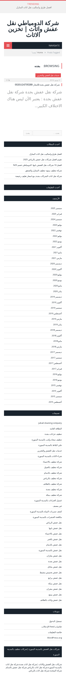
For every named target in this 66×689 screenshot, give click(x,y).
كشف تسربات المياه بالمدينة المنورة (46, 511)
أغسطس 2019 (55, 313)
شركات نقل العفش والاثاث (50, 664)
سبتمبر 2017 (56, 357)
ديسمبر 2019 (56, 296)
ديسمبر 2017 (56, 352)
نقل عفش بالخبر (54, 539)
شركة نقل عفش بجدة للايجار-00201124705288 (37, 84)
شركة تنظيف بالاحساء (52, 461)
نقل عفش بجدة (55, 561)
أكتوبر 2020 (57, 269)
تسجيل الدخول (55, 621)
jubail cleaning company (50, 422)
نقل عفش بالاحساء (53, 533)
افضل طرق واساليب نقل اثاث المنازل (34, 7)
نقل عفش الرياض (54, 522)
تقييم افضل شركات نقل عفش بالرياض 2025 (42, 159)
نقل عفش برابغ (55, 577)
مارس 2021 (57, 258)
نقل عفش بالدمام (54, 544)
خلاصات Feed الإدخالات (51, 626)
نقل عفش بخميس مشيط (51, 572)
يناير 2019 (57, 324)
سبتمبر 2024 (56, 219)
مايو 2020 (57, 285)
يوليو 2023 (57, 224)
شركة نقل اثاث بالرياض (37, 667)
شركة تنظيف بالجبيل (53, 467)
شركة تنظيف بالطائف (52, 483)
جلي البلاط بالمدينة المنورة (50, 445)
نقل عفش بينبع (55, 594)
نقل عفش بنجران (54, 588)
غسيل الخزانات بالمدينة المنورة (48, 500)
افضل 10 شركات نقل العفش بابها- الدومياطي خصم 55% (37, 165)
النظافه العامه (56, 428)
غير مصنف (57, 506)
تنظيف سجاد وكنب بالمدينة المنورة (47, 439)
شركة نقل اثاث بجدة (28, 664)
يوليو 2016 (57, 374)
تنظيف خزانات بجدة (53, 434)
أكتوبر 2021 (57, 247)
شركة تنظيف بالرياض (52, 478)
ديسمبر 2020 (56, 263)
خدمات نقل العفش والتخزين (48, 75)
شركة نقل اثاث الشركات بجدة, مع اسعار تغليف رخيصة (38, 176)
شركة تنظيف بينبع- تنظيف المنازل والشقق (43, 170)
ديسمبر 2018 (56, 329)
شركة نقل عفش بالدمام (16, 667)
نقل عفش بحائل (55, 566)
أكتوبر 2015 (57, 390)
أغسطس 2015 (55, 401)
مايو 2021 (57, 252)
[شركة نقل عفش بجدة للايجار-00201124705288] (33, 76)
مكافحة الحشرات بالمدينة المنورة (47, 517)
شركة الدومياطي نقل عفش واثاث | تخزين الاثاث (33, 29)
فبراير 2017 (57, 368)
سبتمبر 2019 (56, 307)
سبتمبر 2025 (56, 208)
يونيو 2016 (57, 379)
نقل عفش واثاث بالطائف (51, 600)
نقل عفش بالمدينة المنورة (50, 550)
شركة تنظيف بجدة (54, 489)
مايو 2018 (57, 341)
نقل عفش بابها (55, 528)
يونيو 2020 (57, 280)
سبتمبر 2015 (56, 396)
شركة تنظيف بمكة (54, 494)
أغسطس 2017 (55, 363)
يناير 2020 (57, 291)
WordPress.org (54, 637)
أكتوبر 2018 (57, 335)
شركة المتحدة (56, 670)
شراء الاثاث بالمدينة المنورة (50, 456)
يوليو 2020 (57, 274)
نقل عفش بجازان (54, 555)
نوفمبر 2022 (56, 230)
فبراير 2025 (57, 213)
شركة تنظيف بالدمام (53, 472)
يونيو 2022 (57, 241)
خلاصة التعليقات (55, 632)
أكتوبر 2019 (57, 302)
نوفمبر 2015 (56, 385)
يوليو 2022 (57, 235)
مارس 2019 (57, 318)
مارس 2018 (57, 346)
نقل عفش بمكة (55, 583)
